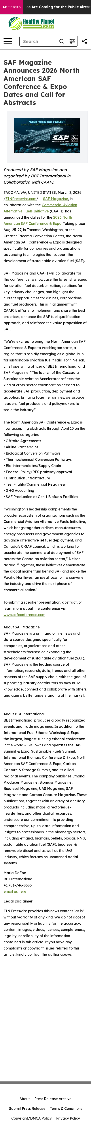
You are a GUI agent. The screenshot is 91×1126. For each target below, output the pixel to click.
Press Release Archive (53, 1099)
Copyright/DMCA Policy (31, 1118)
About (24, 1099)
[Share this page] (84, 41)
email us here (15, 891)
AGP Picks (12, 7)
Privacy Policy (68, 1118)
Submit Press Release (27, 1108)
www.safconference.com (24, 614)
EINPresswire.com (21, 198)
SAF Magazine (55, 198)
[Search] (61, 41)
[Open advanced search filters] (72, 41)
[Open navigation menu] (8, 41)
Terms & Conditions (66, 1108)
